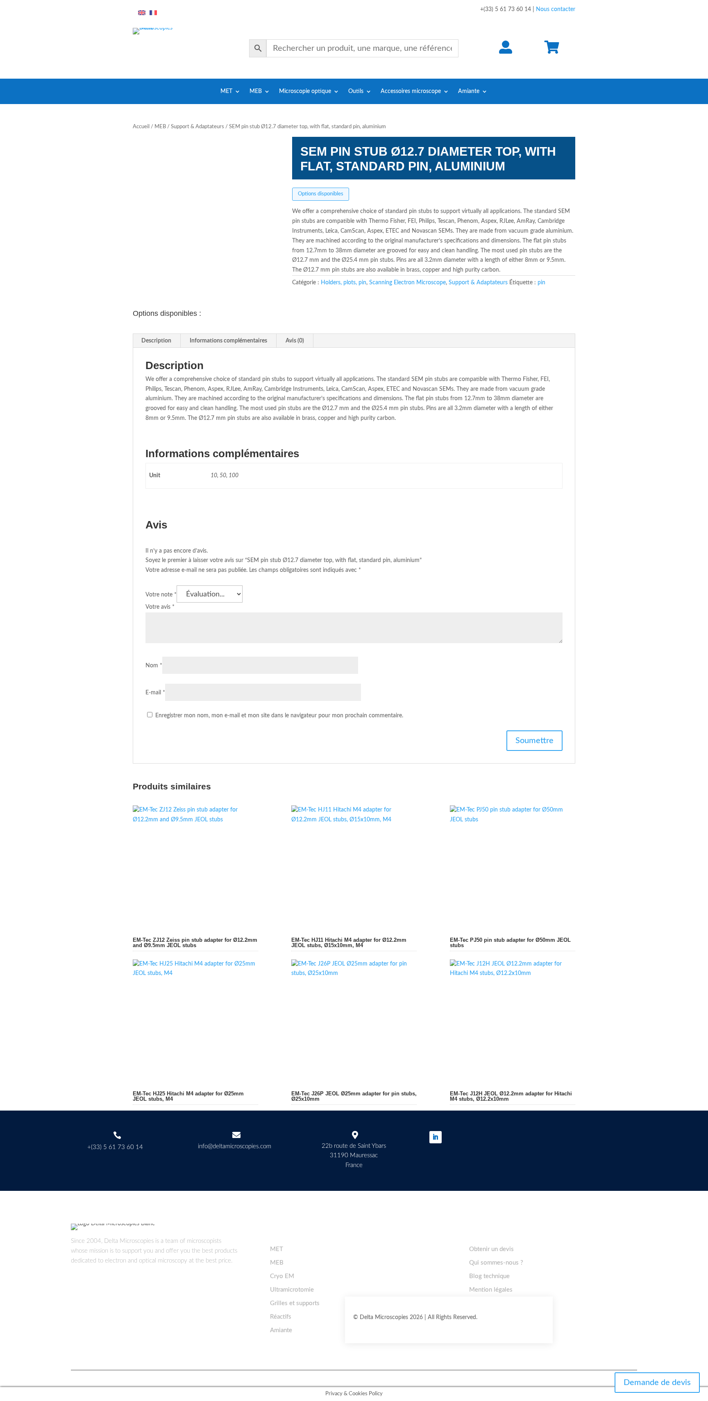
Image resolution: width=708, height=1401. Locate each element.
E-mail (155, 693)
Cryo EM (282, 1276)
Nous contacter (555, 9)
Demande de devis (657, 1382)
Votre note (161, 595)
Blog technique (489, 1276)
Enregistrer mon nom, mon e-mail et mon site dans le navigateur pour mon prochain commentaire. (279, 716)
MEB (256, 91)
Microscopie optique (305, 91)
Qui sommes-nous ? (496, 1263)
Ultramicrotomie (292, 1290)
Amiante (468, 91)
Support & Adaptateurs (197, 126)
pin (541, 283)
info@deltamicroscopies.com (234, 1146)
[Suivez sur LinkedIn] (435, 1137)
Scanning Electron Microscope (407, 283)
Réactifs (280, 1317)
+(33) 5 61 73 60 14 (115, 1147)
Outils (355, 91)
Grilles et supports (295, 1303)
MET (226, 91)
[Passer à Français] (153, 13)
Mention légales (491, 1290)
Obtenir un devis (491, 1249)
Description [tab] (156, 341)
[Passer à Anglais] (142, 13)
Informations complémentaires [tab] (228, 341)
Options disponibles (320, 194)
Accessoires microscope (411, 91)
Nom (153, 666)
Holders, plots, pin (343, 283)
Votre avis (160, 607)
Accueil (141, 126)
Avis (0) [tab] (295, 341)
